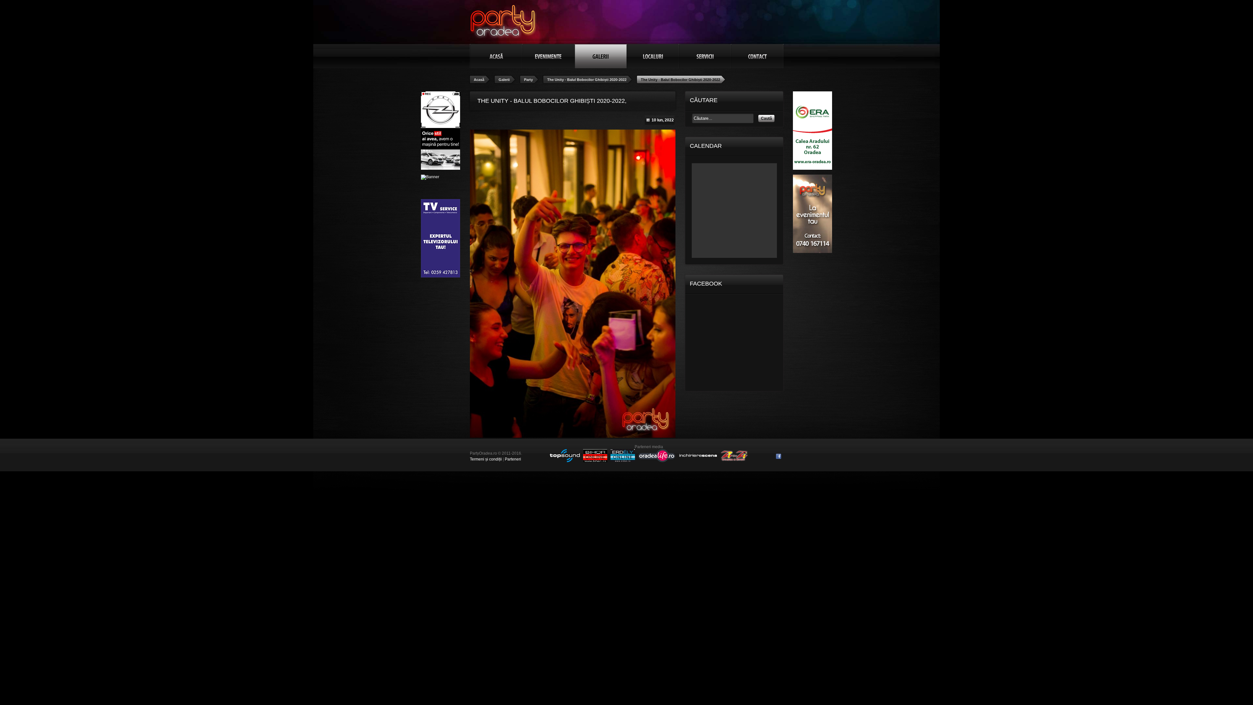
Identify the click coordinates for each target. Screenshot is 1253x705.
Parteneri (513, 459)
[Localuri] (653, 56)
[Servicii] (705, 56)
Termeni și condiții (486, 459)
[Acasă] (496, 56)
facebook (778, 456)
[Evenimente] (548, 56)
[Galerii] (600, 56)
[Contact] (757, 56)
